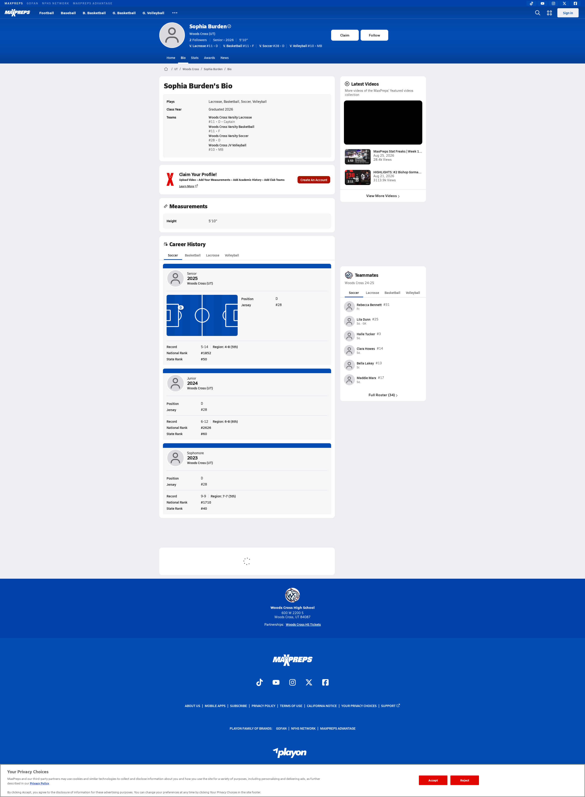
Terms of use (291, 705)
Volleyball (232, 255)
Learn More (186, 186)
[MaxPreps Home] (17, 12)
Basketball (193, 255)
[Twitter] (564, 3)
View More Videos (381, 195)
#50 (204, 359)
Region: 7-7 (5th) (223, 496)
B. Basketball (94, 12)
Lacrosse (212, 255)
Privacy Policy (263, 705)
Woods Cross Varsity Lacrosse (230, 117)
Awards (209, 57)
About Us (192, 705)
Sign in (568, 13)
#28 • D (271, 45)
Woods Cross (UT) (202, 34)
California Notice (322, 705)
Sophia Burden (208, 26)
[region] (292, 780)
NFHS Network (55, 3)
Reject (464, 780)
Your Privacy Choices (359, 706)
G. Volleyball (153, 12)
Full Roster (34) (382, 394)
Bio (183, 57)
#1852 (206, 353)
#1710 (206, 502)
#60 (204, 433)
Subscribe (238, 705)
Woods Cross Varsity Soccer (228, 135)
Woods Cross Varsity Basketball (231, 126)
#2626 (206, 427)
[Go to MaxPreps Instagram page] (292, 683)
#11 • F (238, 45)
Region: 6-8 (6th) (225, 421)
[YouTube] (542, 3)
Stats (195, 57)
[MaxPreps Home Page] (166, 69)
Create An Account (313, 179)
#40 (204, 508)
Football (46, 12)
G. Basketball (124, 12)
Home (171, 57)
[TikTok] (531, 3)
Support (388, 705)
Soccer (173, 255)
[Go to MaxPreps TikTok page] (259, 683)
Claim (344, 35)
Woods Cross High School (293, 607)
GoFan (32, 3)
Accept (433, 780)
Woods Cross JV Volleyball (227, 145)
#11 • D (203, 45)
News (225, 57)
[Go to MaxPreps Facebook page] (325, 683)
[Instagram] (553, 3)
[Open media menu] (550, 13)
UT (176, 69)
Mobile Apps (215, 705)
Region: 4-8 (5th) (225, 346)
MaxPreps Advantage (93, 3)
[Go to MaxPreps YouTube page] (276, 683)
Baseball (68, 12)
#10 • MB (306, 45)
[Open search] (538, 13)
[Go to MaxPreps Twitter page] (309, 683)
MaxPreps (14, 3)
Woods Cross (191, 69)
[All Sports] (175, 13)
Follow (374, 35)
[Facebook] (575, 3)
